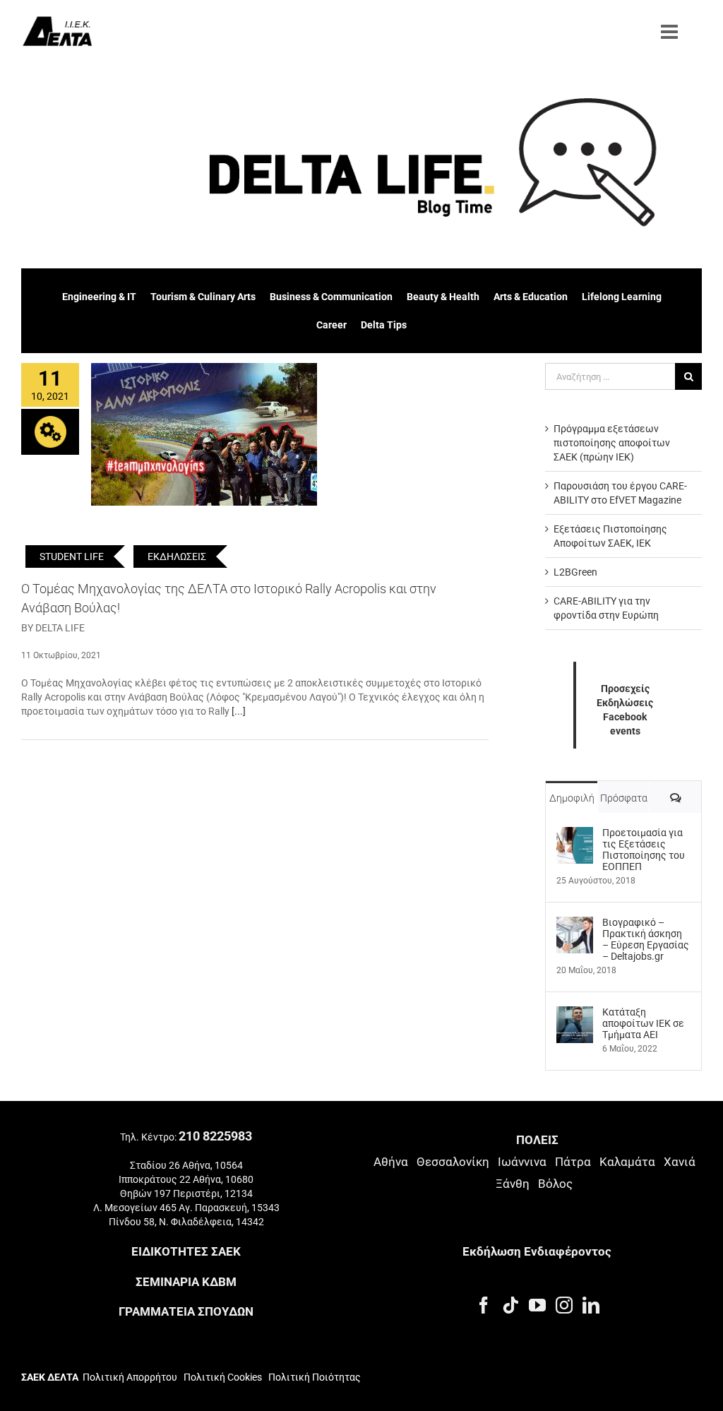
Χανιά (679, 1162)
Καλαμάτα (627, 1162)
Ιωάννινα (522, 1162)
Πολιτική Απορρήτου (129, 1377)
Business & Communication (331, 296)
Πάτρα (573, 1162)
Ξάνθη (513, 1184)
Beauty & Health (443, 296)
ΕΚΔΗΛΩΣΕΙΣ (177, 556)
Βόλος (555, 1184)
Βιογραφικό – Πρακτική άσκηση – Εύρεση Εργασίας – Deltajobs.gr (645, 939)
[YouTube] (537, 1305)
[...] (239, 711)
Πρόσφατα (623, 798)
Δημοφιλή (571, 798)
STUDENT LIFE (72, 556)
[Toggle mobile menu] (671, 32)
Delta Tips (384, 325)
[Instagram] (564, 1305)
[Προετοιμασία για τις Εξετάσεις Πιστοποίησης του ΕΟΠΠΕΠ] (574, 834)
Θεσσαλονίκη (453, 1162)
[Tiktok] (510, 1305)
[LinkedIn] (590, 1305)
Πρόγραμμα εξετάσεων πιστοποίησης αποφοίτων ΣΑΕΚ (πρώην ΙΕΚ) (612, 443)
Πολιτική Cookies (222, 1377)
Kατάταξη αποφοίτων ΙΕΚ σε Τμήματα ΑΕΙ (643, 1023)
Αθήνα (391, 1162)
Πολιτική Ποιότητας (313, 1377)
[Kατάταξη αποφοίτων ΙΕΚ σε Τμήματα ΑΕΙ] (574, 1013)
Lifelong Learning (622, 296)
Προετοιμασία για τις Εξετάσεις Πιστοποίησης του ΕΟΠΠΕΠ (643, 849)
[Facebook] (483, 1305)
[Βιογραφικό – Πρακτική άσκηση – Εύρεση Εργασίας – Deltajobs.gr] (574, 923)
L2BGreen (575, 572)
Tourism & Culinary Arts (203, 296)
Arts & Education (531, 296)
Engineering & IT (99, 296)
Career (331, 325)
